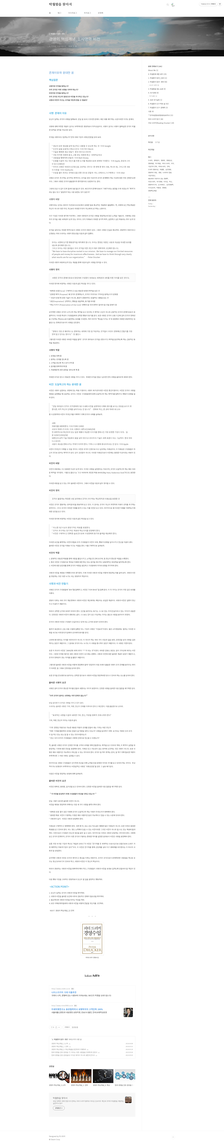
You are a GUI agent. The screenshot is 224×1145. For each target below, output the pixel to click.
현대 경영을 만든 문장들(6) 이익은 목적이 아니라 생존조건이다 (73, 1055)
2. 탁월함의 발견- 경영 (60, 1039)
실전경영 (168, 169)
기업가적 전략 (152, 166)
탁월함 (162, 169)
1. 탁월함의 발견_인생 (157, 78)
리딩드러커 (151, 181)
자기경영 (159, 181)
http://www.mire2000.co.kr (62, 1006)
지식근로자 (151, 188)
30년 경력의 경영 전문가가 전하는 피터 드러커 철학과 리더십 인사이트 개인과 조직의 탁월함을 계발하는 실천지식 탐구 (88, 1102)
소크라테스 (161, 185)
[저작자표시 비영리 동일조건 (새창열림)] (75, 1027)
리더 (172, 163)
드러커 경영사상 (153, 169)
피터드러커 (161, 166)
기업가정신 (151, 175)
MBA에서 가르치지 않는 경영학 (158, 178)
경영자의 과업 (152, 172)
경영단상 (169, 160)
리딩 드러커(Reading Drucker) (161, 123)
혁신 (170, 181)
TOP (173, 1137)
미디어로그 (72, 12)
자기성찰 (153, 96)
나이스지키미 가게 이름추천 (63, 992)
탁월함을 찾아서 (60, 4)
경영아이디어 (152, 185)
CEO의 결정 (154, 85)
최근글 (150, 142)
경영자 (163, 160)
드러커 (150, 160)
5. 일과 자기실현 (155, 100)
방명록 (100, 12)
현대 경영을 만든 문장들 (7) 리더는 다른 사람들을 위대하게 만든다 (74, 1052)
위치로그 (87, 12)
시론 (151, 111)
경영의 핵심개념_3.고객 (59, 1043)
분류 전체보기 (155, 66)
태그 (59, 12)
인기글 (157, 142)
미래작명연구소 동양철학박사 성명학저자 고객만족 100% (77, 1009)
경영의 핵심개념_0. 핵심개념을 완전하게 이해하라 (68, 1049)
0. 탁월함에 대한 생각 (157, 74)
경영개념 (151, 163)
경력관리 (156, 160)
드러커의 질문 (167, 172)
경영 (159, 172)
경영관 (164, 188)
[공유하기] (56, 1027)
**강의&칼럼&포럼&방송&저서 (160, 115)
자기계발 (158, 163)
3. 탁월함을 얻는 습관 (157, 89)
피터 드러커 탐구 (155, 119)
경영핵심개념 (152, 191)
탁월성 (159, 188)
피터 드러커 (166, 163)
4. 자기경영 (153, 93)
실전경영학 (169, 185)
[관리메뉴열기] (220, 4)
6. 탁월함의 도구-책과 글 (158, 104)
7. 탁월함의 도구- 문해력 (158, 107)
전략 (168, 166)
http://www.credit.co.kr (60, 989)
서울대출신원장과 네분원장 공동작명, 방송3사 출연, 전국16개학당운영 (79, 1012)
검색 (168, 4)
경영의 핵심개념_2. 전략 (59, 1046)
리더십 (166, 181)
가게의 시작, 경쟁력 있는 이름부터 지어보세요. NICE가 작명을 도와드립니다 (81, 995)
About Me (153, 70)
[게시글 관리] (59, 1027)
